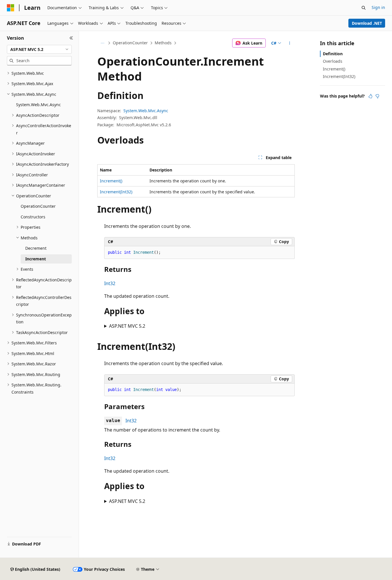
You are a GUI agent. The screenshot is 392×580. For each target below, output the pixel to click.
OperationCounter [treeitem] (38, 206)
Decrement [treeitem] (35, 248)
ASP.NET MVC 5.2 (127, 326)
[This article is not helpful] (377, 96)
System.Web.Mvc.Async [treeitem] (38, 104)
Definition (333, 53)
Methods (163, 42)
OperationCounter (130, 42)
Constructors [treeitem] (33, 217)
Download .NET (367, 23)
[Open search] (363, 8)
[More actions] (290, 43)
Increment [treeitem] (35, 259)
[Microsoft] (10, 8)
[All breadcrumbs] (102, 43)
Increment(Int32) (116, 191)
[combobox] (39, 49)
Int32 (109, 283)
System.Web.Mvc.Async (145, 110)
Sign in (378, 7)
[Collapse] (71, 38)
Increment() (111, 181)
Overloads (332, 61)
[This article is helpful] (370, 96)
